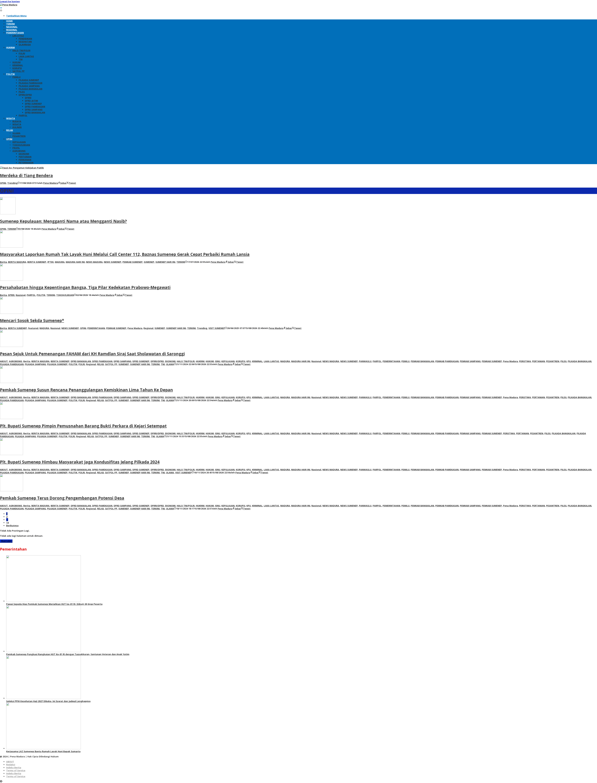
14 (7, 522)
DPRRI (11, 295)
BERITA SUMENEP (36, 261)
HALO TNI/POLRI (186, 361)
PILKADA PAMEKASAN (12, 364)
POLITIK (41, 295)
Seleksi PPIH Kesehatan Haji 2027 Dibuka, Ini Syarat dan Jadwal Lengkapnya (48, 701)
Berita (3, 261)
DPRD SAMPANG (122, 361)
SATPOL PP (111, 364)
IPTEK (50, 261)
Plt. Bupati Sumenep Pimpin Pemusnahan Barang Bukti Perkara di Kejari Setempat (83, 426)
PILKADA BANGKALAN (579, 361)
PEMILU (405, 361)
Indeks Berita (13, 767)
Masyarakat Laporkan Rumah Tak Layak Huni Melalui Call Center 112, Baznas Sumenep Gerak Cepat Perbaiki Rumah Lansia (125, 254)
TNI (163, 364)
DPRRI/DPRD (157, 361)
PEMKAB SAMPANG (470, 361)
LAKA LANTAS (271, 361)
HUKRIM (200, 361)
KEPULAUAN (228, 361)
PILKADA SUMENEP (57, 364)
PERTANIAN (538, 361)
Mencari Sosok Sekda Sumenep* (32, 320)
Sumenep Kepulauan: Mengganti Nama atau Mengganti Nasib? (63, 221)
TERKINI (11, 228)
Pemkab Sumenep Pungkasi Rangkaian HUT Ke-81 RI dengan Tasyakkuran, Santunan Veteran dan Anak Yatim (67, 654)
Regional (148, 328)
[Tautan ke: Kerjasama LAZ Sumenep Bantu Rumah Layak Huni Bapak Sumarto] (43, 748)
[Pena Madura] (8, 4)
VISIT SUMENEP (216, 328)
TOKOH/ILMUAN (65, 295)
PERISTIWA (525, 361)
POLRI (82, 364)
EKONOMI (170, 361)
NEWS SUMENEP (112, 261)
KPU (248, 361)
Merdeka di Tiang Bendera (26, 175)
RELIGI (100, 364)
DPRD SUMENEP (140, 361)
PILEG (563, 361)
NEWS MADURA (94, 261)
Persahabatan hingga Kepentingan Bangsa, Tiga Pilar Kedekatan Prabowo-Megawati (85, 287)
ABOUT (4, 361)
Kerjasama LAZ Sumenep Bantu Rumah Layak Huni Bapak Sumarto (43, 751)
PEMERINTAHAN (96, 328)
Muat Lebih (6, 541)
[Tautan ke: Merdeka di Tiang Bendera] (22, 167)
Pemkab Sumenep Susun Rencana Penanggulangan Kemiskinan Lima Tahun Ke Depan (86, 390)
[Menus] (1, 7)
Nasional (20, 295)
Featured (33, 328)
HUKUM (210, 361)
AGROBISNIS (15, 361)
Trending (12, 183)
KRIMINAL (257, 361)
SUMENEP (149, 261)
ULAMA (170, 364)
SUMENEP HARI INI (165, 261)
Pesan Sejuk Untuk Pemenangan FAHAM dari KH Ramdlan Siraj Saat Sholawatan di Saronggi (92, 354)
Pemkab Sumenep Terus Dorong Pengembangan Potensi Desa (62, 498)
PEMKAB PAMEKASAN (447, 361)
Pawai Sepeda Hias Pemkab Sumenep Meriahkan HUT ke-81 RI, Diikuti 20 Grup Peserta (54, 604)
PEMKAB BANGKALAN (422, 361)
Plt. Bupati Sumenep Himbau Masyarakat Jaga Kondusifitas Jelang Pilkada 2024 (80, 462)
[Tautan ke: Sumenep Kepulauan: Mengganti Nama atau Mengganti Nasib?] (8, 213)
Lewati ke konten (10, 1)
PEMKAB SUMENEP (133, 261)
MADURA (60, 261)
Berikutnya (12, 525)
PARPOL (31, 295)
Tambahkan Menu (16, 15)
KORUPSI (240, 361)
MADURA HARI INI (75, 261)
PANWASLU (365, 361)
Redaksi (10, 764)
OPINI (3, 183)
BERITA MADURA (17, 261)
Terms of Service (15, 770)
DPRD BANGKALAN (81, 361)
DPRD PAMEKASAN (102, 361)
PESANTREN (552, 361)
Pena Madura (134, 328)
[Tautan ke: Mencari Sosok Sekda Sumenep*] (11, 312)
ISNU (217, 361)
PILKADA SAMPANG (35, 364)
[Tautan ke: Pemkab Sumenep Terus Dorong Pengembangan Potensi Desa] (11, 490)
